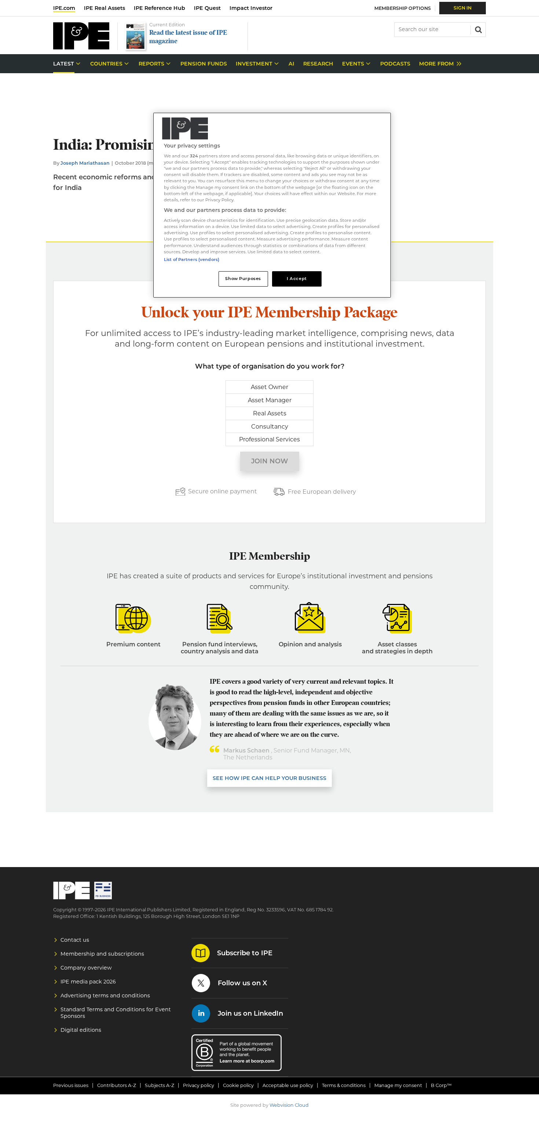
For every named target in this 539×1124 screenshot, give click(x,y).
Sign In (463, 8)
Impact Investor (251, 8)
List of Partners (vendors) (191, 259)
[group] (438, 64)
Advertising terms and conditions (105, 995)
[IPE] (81, 47)
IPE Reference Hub (159, 8)
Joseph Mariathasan (85, 163)
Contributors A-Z (116, 1085)
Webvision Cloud (289, 1105)
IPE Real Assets (104, 8)
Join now (269, 461)
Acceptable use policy (288, 1085)
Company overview (86, 967)
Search (477, 29)
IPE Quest (207, 8)
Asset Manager (270, 400)
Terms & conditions (344, 1085)
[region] (272, 205)
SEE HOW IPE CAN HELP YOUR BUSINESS (269, 778)
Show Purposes (243, 278)
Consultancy (269, 426)
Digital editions (80, 1030)
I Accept (297, 278)
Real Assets (269, 413)
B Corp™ (441, 1085)
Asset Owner (269, 387)
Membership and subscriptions (102, 954)
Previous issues (70, 1085)
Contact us (74, 940)
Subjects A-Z (159, 1085)
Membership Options (402, 8)
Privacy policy (198, 1085)
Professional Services (269, 439)
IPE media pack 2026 (88, 981)
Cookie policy (238, 1085)
